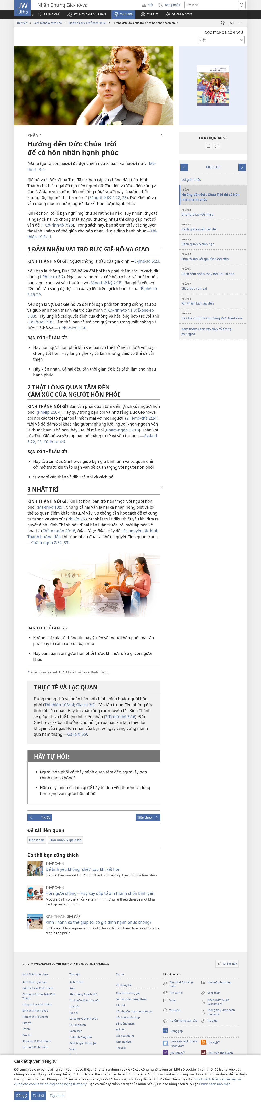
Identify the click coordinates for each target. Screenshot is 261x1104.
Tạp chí (73, 1012)
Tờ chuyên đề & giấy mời (84, 1000)
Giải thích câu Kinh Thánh (37, 988)
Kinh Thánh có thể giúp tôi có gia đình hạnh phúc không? (98, 922)
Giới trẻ (26, 1023)
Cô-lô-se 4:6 (54, 441)
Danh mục (75, 1031)
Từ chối (38, 1095)
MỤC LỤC (213, 167)
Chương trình (77, 1025)
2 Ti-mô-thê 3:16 (120, 716)
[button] (86, 14)
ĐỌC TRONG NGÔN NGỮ (224, 32)
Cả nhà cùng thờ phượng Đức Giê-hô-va (212, 316)
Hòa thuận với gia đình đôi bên (205, 256)
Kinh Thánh (76, 982)
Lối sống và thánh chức (83, 1018)
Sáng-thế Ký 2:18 (106, 282)
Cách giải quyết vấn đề (198, 227)
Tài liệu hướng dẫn (80, 1037)
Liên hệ (120, 1005)
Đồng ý (21, 1095)
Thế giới (121, 1048)
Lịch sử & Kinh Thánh (35, 1047)
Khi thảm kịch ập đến (197, 301)
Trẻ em (26, 1029)
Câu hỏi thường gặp (128, 993)
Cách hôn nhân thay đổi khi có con (207, 271)
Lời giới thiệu (191, 179)
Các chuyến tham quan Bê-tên (134, 1011)
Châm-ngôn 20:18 (58, 530)
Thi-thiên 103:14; (59, 704)
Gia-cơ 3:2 (84, 704)
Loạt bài (74, 1006)
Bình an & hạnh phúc (35, 1010)
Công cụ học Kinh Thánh (37, 1004)
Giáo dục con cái (194, 286)
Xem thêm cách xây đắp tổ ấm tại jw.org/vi (206, 331)
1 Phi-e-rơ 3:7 (51, 276)
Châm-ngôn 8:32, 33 (49, 542)
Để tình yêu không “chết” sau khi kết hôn (83, 869)
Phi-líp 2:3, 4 (49, 412)
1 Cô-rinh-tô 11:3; (121, 310)
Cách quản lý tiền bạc (197, 242)
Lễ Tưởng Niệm (125, 1023)
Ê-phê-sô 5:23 (146, 261)
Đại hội (120, 1029)
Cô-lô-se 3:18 (40, 322)
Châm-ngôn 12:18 (122, 430)
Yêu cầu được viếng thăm (131, 999)
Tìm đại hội (173, 993)
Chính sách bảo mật (214, 1084)
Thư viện (22, 23)
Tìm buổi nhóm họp (216, 983)
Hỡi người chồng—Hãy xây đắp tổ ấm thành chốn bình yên (100, 893)
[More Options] (240, 23)
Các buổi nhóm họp (128, 1017)
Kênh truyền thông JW (82, 1043)
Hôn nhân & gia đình (35, 1016)
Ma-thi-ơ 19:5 (50, 507)
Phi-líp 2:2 (76, 519)
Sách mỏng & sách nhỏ (48, 23)
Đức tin (26, 1035)
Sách (72, 988)
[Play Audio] (222, 23)
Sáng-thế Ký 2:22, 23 (108, 197)
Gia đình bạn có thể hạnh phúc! (87, 23)
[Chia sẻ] (231, 23)
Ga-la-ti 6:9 (77, 734)
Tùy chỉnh (57, 1095)
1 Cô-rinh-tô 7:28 (57, 225)
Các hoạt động (125, 1035)
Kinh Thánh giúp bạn (35, 974)
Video (72, 1049)
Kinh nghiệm (124, 1042)
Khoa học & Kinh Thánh (36, 1041)
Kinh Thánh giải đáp (34, 982)
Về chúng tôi (123, 985)
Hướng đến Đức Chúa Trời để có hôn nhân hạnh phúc (210, 195)
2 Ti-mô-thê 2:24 (141, 418)
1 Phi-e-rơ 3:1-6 (72, 328)
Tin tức (120, 974)
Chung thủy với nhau (197, 212)
